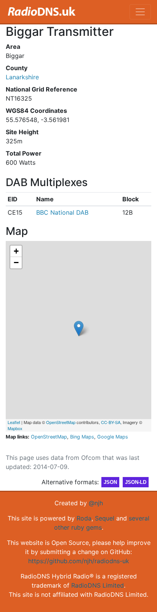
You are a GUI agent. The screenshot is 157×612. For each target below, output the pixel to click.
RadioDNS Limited (97, 585)
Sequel (104, 518)
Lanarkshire (22, 77)
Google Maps (112, 437)
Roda (84, 518)
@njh (96, 503)
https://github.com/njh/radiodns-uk (78, 561)
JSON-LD (135, 482)
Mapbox (15, 428)
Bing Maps (82, 437)
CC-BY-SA (110, 422)
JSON (110, 482)
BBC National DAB (62, 212)
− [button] (16, 262)
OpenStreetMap (60, 422)
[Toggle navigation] (140, 11)
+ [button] (16, 251)
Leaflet (14, 422)
